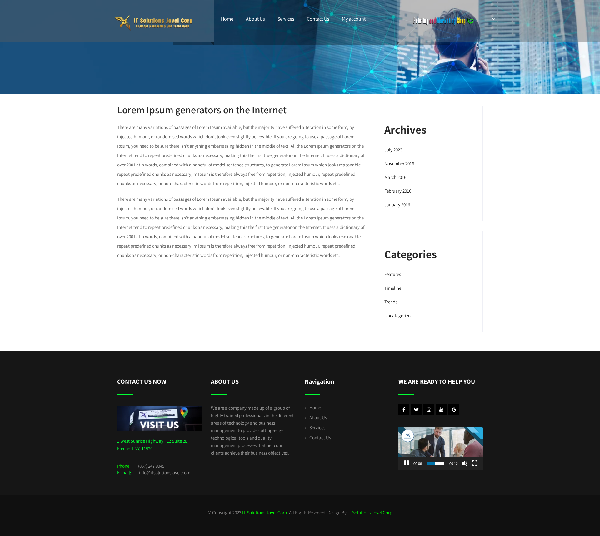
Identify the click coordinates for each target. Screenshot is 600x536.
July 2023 (393, 150)
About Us (255, 19)
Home (227, 19)
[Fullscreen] (475, 463)
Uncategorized (398, 315)
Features (392, 274)
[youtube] (441, 409)
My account (354, 19)
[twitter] (416, 409)
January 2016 (397, 205)
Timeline (392, 288)
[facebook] (403, 409)
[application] (440, 448)
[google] (453, 409)
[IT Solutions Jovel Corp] (154, 12)
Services (286, 19)
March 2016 (395, 177)
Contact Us (318, 19)
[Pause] (406, 463)
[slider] (435, 463)
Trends (390, 302)
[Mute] (465, 463)
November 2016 (399, 163)
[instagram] (428, 409)
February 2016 (397, 191)
